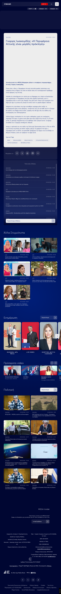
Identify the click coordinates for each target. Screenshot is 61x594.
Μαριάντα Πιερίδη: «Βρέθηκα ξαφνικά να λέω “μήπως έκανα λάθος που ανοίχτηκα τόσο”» (16, 281)
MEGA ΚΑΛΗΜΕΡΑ (17, 140)
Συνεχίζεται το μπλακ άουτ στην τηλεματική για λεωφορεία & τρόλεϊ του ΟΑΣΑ (24, 206)
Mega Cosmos (15, 590)
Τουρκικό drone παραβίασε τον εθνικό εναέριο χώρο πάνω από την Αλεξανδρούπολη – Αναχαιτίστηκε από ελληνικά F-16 (43, 464)
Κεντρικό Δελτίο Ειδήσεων (12, 377)
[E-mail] (32, 153)
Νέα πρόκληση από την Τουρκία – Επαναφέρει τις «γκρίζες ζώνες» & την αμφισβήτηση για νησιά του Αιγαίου (44, 416)
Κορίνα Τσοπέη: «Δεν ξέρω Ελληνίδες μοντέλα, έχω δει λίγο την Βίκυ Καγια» (16, 257)
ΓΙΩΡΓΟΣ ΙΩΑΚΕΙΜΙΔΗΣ (12, 142)
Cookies (43, 585)
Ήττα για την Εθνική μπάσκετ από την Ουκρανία (17, 184)
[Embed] (38, 153)
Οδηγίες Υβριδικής (51, 587)
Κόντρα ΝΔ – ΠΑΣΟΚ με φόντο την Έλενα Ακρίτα (16, 414)
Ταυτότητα (50, 585)
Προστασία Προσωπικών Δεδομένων (17, 585)
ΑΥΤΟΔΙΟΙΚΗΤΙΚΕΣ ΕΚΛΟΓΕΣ (42, 140)
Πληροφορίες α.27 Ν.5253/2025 (13, 587)
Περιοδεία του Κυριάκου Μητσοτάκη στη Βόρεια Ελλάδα (43, 488)
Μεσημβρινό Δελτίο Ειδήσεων (46, 377)
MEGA (8, 140)
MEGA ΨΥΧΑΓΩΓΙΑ (28, 140)
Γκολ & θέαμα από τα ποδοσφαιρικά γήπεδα (16, 170)
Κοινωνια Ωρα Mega (12, 352)
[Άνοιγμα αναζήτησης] (51, 4)
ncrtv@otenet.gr (51, 556)
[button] (57, 4)
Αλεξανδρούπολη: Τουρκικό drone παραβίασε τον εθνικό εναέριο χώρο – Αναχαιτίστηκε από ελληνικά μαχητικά (16, 464)
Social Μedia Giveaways (28, 590)
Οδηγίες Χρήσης (34, 585)
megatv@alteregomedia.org (43, 549)
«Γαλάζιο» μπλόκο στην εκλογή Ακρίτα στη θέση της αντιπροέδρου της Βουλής (43, 439)
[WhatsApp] (27, 153)
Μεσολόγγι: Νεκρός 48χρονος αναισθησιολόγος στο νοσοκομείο (21, 198)
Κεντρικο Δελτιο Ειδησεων (48, 352)
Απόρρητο (59, 591)
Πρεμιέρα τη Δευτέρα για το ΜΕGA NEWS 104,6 (17, 191)
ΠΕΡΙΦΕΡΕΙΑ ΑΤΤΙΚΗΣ (25, 142)
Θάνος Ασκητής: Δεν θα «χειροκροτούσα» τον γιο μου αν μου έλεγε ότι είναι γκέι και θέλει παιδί (44, 281)
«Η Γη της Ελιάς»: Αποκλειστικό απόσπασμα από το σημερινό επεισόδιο (43, 257)
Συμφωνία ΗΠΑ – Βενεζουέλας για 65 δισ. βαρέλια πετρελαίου (21, 213)
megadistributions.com (43, 590)
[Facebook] (17, 153)
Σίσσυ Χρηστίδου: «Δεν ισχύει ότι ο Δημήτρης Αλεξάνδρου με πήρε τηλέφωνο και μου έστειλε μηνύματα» (16, 305)
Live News (30, 352)
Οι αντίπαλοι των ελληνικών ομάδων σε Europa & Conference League (22, 177)
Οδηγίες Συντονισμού (38, 587)
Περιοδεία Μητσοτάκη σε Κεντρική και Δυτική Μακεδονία (16, 439)
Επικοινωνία (27, 587)
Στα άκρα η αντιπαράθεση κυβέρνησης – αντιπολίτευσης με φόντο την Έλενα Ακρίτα (15, 488)
